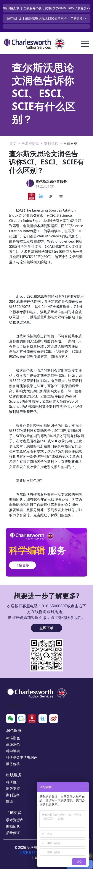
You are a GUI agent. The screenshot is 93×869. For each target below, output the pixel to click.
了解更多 (22, 565)
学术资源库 (30, 143)
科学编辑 (13, 750)
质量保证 (13, 832)
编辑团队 (13, 826)
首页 (12, 143)
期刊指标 (51, 143)
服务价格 (13, 763)
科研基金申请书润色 (21, 757)
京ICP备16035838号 (35, 852)
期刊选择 (13, 795)
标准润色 (13, 738)
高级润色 (13, 744)
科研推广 (13, 782)
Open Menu (85, 44)
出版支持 (13, 788)
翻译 (9, 801)
